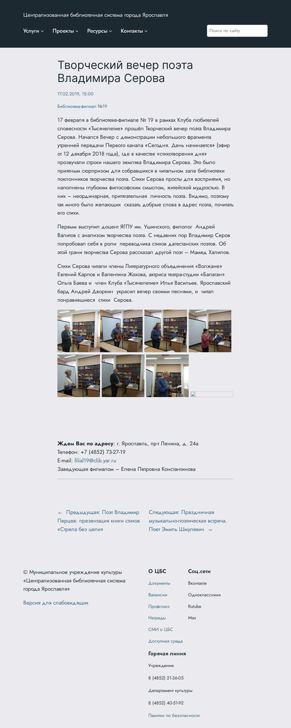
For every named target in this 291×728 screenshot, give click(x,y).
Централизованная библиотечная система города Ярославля (95, 15)
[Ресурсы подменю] (110, 31)
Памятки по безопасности (174, 715)
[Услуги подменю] (42, 31)
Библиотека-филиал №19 (82, 106)
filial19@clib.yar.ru (95, 460)
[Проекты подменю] (77, 31)
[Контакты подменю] (146, 31)
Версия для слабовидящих (55, 603)
